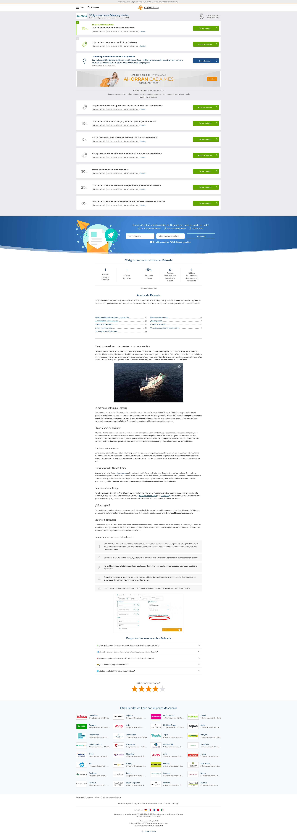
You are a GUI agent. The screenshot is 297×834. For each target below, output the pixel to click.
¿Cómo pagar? (156, 320)
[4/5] (155, 688)
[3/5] (148, 688)
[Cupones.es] (148, 7)
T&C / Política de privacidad (180, 242)
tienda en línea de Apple (148, 495)
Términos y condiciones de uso (151, 803)
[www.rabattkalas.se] (154, 810)
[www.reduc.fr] (150, 810)
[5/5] (162, 688)
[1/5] (134, 688)
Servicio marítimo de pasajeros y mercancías (112, 317)
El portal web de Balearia (104, 324)
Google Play (165, 495)
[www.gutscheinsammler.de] (145, 810)
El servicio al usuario (158, 324)
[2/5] (141, 688)
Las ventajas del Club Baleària (106, 331)
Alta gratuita (201, 236)
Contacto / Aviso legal (171, 803)
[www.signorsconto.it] (162, 810)
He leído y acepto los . (172, 242)
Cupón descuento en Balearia (111, 797)
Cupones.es (89, 797)
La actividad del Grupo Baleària (106, 320)
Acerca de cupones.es (125, 803)
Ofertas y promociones (103, 328)
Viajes (97, 797)
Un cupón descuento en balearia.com (164, 328)
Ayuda (137, 803)
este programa (121, 473)
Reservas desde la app (159, 317)
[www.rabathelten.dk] (158, 810)
